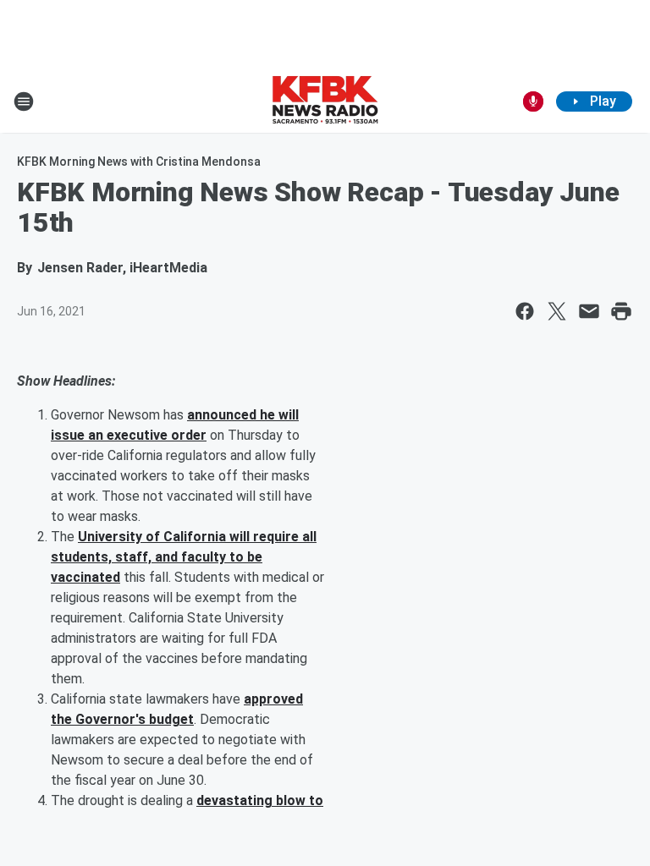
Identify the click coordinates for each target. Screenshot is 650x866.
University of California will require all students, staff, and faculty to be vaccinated (184, 557)
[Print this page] (621, 311)
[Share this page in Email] (589, 311)
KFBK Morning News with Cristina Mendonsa (139, 161)
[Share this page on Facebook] (525, 311)
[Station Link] (325, 101)
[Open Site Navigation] (24, 101)
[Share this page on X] (557, 311)
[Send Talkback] (533, 101)
